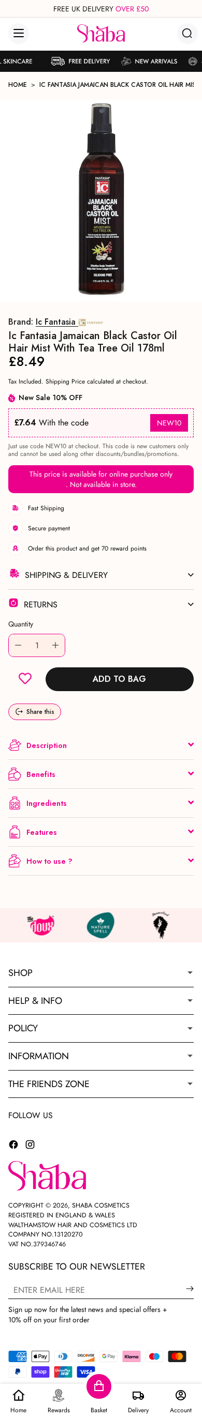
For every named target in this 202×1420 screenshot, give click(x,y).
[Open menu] (18, 33)
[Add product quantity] (55, 645)
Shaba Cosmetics (100, 1205)
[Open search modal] (187, 33)
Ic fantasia (57, 322)
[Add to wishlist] (25, 679)
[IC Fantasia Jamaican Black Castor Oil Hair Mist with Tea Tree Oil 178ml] (101, 200)
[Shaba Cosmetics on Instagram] (30, 1146)
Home (17, 84)
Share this (40, 711)
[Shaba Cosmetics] (101, 33)
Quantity (20, 624)
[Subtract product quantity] (18, 645)
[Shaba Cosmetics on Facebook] (13, 1146)
